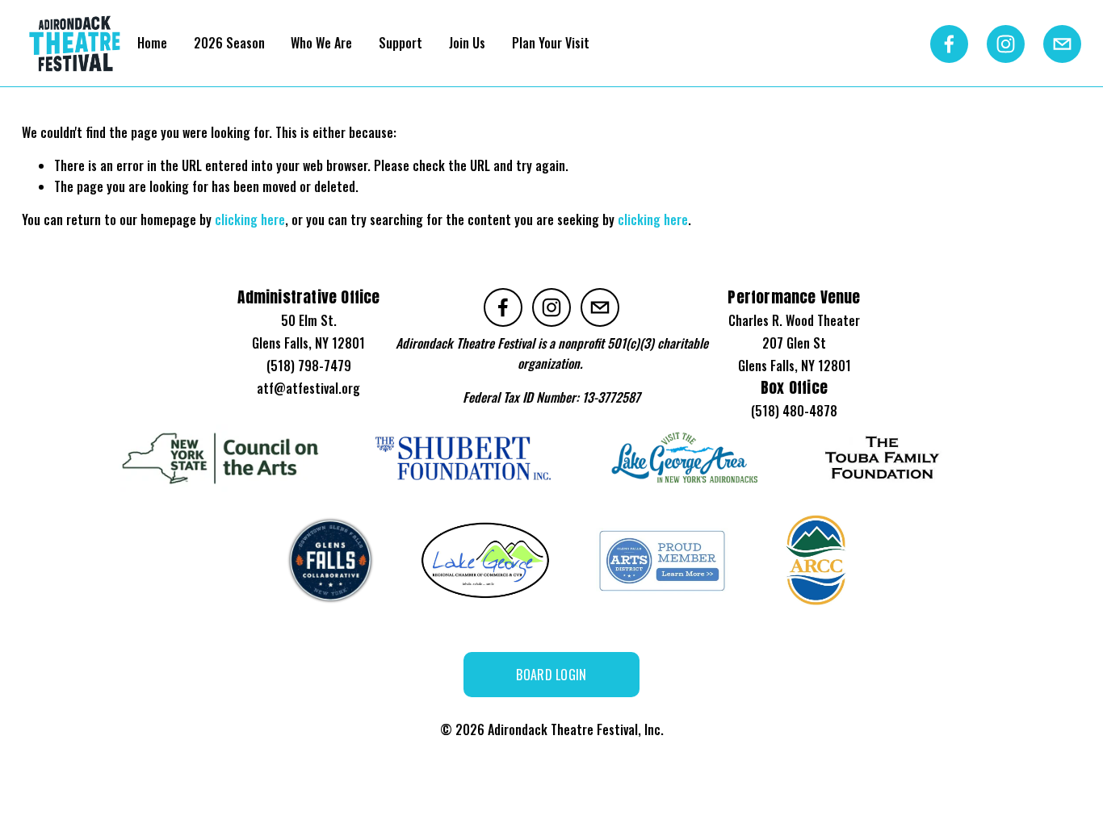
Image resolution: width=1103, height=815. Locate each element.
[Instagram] (1006, 44)
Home (152, 42)
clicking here (250, 219)
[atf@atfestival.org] (1062, 44)
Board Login (551, 674)
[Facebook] (949, 44)
